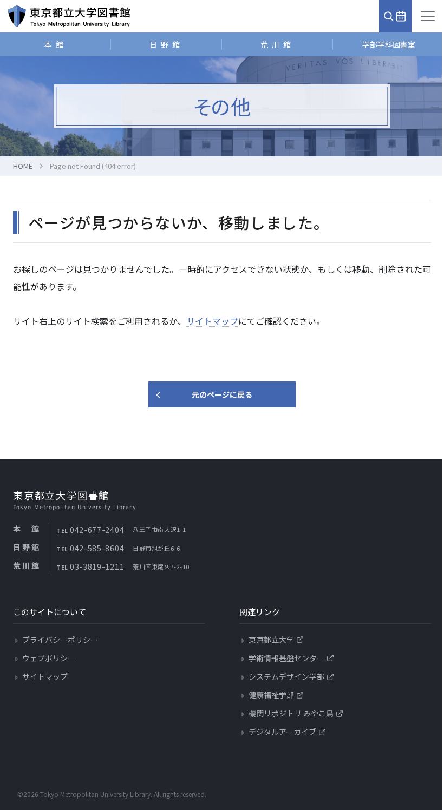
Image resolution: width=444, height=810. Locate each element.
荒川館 (277, 44)
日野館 (166, 44)
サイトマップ (212, 320)
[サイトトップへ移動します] (69, 16)
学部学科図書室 (388, 44)
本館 (55, 44)
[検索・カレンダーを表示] (395, 16)
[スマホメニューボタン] (428, 16)
